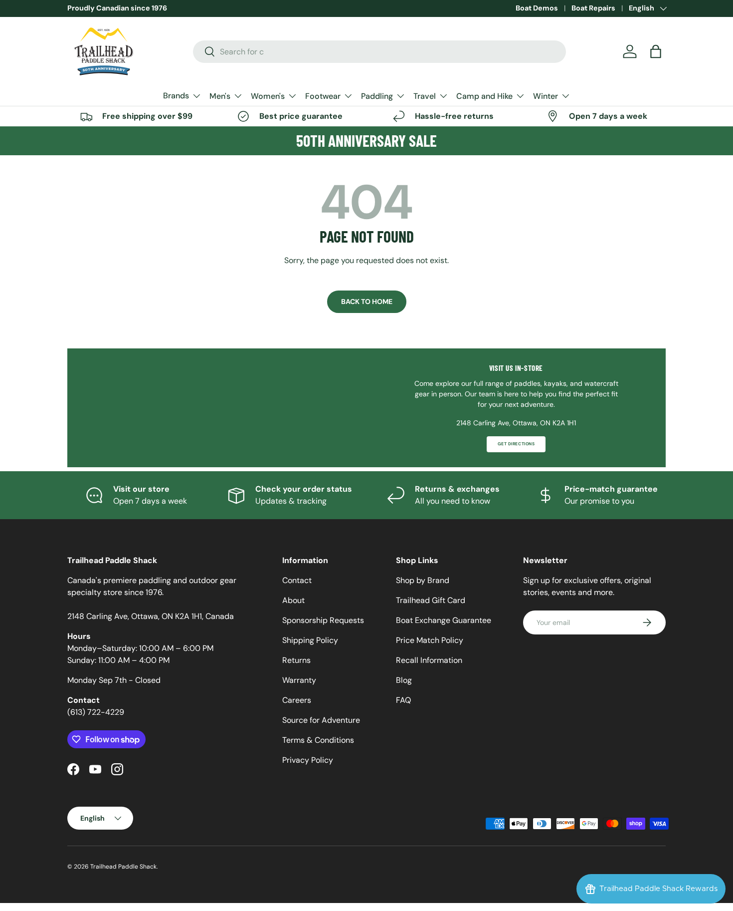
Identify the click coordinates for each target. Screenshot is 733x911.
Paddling (377, 96)
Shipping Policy (310, 640)
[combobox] (379, 51)
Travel (424, 96)
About (293, 600)
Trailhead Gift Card (430, 600)
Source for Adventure (321, 720)
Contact (297, 580)
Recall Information (429, 660)
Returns (296, 660)
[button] (656, 51)
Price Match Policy (429, 640)
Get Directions (516, 444)
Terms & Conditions (318, 740)
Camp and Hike (484, 96)
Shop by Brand (422, 580)
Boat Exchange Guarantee (443, 620)
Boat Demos (537, 7)
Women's (268, 96)
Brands (176, 95)
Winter (545, 96)
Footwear (323, 96)
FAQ (403, 700)
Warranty (299, 680)
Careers (296, 700)
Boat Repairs (593, 7)
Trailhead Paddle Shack (123, 867)
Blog (404, 680)
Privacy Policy (307, 760)
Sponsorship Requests (323, 620)
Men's (219, 96)
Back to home (366, 301)
